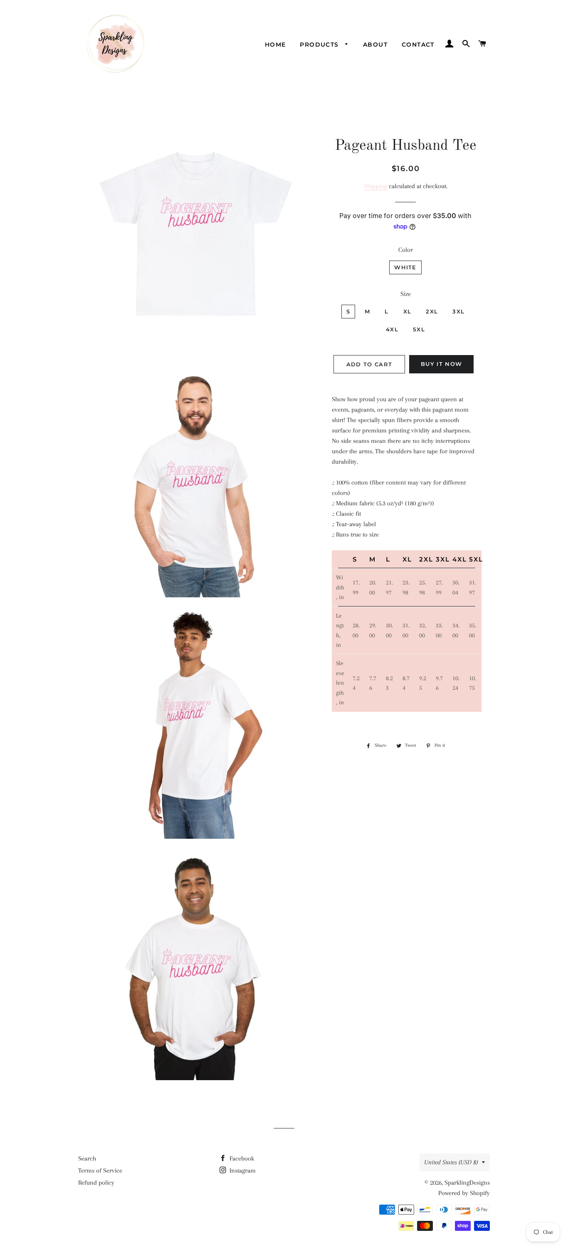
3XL (458, 311)
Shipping (375, 186)
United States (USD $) (451, 1162)
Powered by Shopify (464, 1193)
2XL (432, 311)
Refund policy (96, 1182)
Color (405, 249)
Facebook (241, 1158)
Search (87, 1158)
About (375, 44)
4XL (392, 329)
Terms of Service (100, 1170)
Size (405, 294)
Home (275, 44)
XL (407, 311)
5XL (419, 329)
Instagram (242, 1170)
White (405, 267)
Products (320, 44)
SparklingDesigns (467, 1182)
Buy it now (441, 363)
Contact (418, 44)
